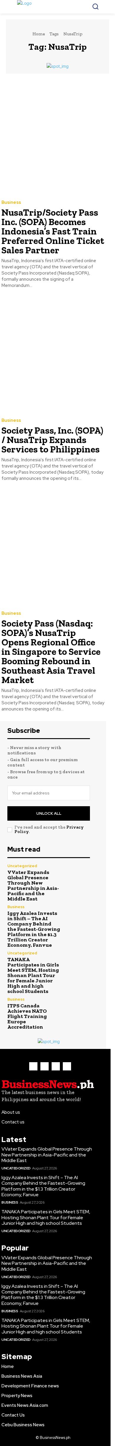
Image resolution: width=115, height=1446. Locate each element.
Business (11, 202)
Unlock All (48, 813)
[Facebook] (33, 1066)
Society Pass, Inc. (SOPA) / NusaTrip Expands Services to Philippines (52, 440)
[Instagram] (44, 1066)
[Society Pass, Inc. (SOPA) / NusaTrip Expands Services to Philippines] (53, 354)
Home (38, 34)
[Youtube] (67, 1066)
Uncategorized (22, 866)
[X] (56, 1066)
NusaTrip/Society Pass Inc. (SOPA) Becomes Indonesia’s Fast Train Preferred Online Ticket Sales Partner (52, 231)
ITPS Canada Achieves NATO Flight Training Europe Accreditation (27, 1016)
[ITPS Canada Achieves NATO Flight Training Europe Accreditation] (77, 1009)
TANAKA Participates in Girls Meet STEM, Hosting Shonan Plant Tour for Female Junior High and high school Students (33, 975)
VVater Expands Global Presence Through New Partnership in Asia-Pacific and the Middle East (33, 885)
